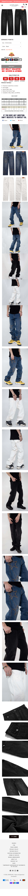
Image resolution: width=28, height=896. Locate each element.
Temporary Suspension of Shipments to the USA (14, 866)
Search (14, 843)
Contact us (14, 861)
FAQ (14, 845)
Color (3, 46)
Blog (14, 863)
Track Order (14, 847)
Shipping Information (14, 853)
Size (3, 43)
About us (14, 859)
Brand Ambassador (14, 857)
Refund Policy (14, 851)
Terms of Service (14, 855)
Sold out (11, 66)
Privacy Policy (14, 849)
